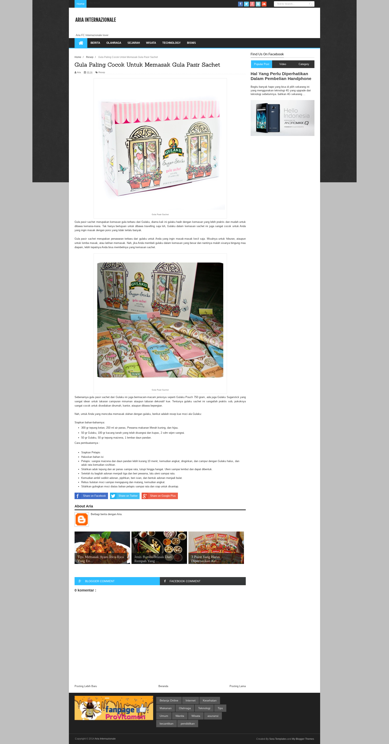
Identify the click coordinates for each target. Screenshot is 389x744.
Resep (101, 72)
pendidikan (188, 723)
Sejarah (133, 42)
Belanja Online (169, 700)
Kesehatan (210, 700)
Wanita (179, 715)
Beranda (163, 686)
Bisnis (191, 42)
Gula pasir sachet (85, 238)
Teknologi (204, 708)
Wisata (151, 42)
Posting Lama (238, 686)
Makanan (166, 708)
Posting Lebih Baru (86, 686)
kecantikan (166, 723)
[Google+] (252, 4)
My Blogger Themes (303, 739)
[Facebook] (240, 4)
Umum (164, 715)
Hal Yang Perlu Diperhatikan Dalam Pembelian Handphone (281, 76)
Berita (95, 42)
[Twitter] (246, 4)
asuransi (212, 715)
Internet (191, 700)
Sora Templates (277, 739)
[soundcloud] (264, 4)
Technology (171, 42)
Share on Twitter (128, 495)
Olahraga (113, 42)
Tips (220, 708)
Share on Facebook (94, 495)
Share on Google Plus (163, 495)
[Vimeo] (258, 4)
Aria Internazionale (95, 20)
